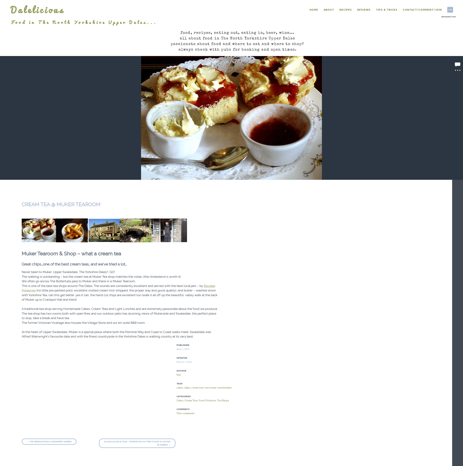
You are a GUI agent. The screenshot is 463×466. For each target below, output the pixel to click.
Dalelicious (37, 10)
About (329, 9)
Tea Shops (223, 400)
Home (314, 9)
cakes (180, 387)
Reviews (364, 9)
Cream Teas (191, 400)
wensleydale (225, 387)
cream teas (197, 387)
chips (187, 387)
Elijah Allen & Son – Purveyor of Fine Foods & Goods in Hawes (137, 443)
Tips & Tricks (386, 9)
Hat (179, 374)
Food (202, 400)
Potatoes (211, 400)
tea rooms (210, 387)
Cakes (180, 400)
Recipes (345, 9)
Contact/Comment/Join (422, 9)
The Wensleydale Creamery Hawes (49, 441)
